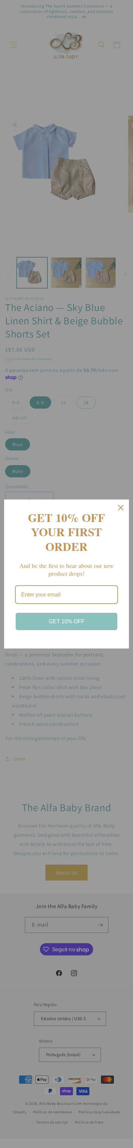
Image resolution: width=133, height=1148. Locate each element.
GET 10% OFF (67, 621)
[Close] (121, 507)
